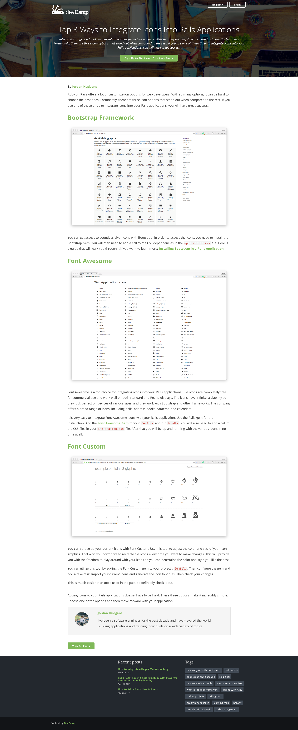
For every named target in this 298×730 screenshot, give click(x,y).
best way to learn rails (199, 683)
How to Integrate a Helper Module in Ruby (143, 669)
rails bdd (224, 676)
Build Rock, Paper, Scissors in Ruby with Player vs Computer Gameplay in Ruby (147, 679)
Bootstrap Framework (101, 117)
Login (237, 4)
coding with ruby (232, 689)
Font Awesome (90, 261)
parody (237, 702)
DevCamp (69, 723)
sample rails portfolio (199, 709)
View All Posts (81, 645)
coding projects (195, 696)
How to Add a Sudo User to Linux (138, 689)
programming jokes (198, 702)
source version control (229, 683)
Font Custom (87, 446)
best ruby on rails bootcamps (203, 670)
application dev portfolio (201, 676)
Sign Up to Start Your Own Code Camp (149, 58)
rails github (215, 696)
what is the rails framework (202, 689)
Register (217, 4)
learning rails (221, 702)
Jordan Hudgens (84, 86)
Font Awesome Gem (113, 423)
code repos (231, 670)
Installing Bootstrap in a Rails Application (191, 248)
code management (226, 709)
